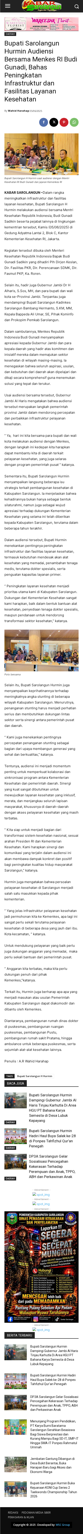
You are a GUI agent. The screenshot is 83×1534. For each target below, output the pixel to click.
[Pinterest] (64, 122)
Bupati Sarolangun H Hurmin (34, 1076)
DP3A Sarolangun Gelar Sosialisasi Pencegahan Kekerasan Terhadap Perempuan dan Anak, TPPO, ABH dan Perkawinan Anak (52, 1166)
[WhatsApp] (74, 122)
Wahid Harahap (18, 110)
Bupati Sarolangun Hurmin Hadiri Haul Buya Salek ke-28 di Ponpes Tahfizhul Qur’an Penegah (53, 1380)
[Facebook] (43, 122)
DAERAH (10, 34)
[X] (53, 122)
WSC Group (63, 1525)
